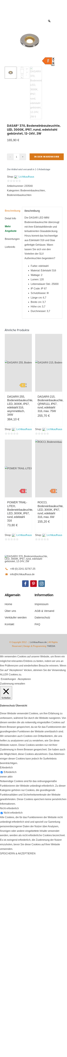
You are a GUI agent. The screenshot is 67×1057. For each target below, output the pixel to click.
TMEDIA (51, 646)
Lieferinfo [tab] (10, 247)
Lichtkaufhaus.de (38, 642)
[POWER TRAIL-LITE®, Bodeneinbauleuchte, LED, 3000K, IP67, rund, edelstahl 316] (18, 468)
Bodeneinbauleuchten (32, 190)
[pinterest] (33, 583)
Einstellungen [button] (8, 679)
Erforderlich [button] (6, 767)
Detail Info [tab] (10, 218)
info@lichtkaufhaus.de (22, 574)
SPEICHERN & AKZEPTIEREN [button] (18, 853)
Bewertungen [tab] (12, 239)
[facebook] (25, 583)
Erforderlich (10, 772)
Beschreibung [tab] (12, 210)
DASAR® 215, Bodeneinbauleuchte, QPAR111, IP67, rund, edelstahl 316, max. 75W (50, 404)
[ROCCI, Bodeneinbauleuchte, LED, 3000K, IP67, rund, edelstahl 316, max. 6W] (48, 468)
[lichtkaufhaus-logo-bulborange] (28, 556)
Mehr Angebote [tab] (11, 228)
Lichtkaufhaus (26, 176)
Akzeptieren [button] (24, 679)
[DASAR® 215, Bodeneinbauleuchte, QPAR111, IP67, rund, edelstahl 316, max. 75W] (48, 363)
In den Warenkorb (46, 156)
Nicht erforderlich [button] (9, 808)
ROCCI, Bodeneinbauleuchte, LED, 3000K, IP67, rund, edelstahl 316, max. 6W (50, 509)
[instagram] (41, 583)
